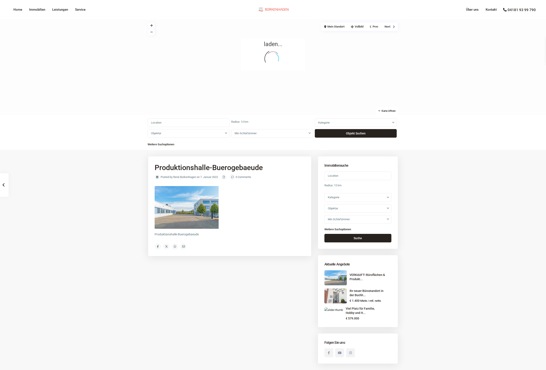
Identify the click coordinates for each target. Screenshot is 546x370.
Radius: (239, 121)
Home (17, 10)
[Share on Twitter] (166, 246)
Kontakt (491, 10)
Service (80, 10)
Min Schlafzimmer (246, 133)
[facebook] (328, 352)
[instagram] (350, 352)
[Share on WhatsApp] (175, 246)
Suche (358, 238)
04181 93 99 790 (522, 10)
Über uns (472, 10)
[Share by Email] (183, 246)
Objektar (156, 133)
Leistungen (60, 10)
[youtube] (339, 352)
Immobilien (37, 10)
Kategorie (324, 122)
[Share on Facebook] (158, 246)
